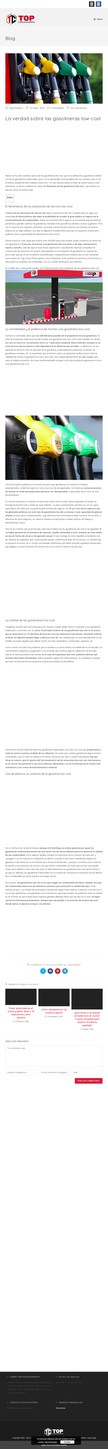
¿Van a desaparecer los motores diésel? (54, 1011)
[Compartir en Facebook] (50, 971)
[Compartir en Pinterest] (57, 971)
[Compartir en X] (43, 971)
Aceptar (67, 1442)
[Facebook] (98, 4)
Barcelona (60, 1408)
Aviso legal (91, 1438)
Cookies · (83, 1438)
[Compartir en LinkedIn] (65, 971)
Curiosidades (57, 108)
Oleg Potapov (16, 108)
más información (51, 1442)
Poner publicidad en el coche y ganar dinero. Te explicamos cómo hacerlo (21, 1013)
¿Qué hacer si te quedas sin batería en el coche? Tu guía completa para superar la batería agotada (87, 1019)
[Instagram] (91, 4)
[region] (54, 149)
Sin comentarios (79, 108)
